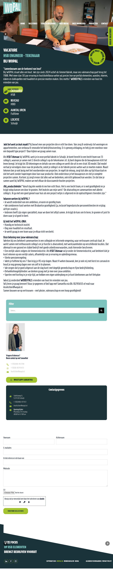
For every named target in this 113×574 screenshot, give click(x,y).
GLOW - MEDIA (75, 561)
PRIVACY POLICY (107, 561)
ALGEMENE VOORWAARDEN (93, 561)
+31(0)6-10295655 (17, 368)
